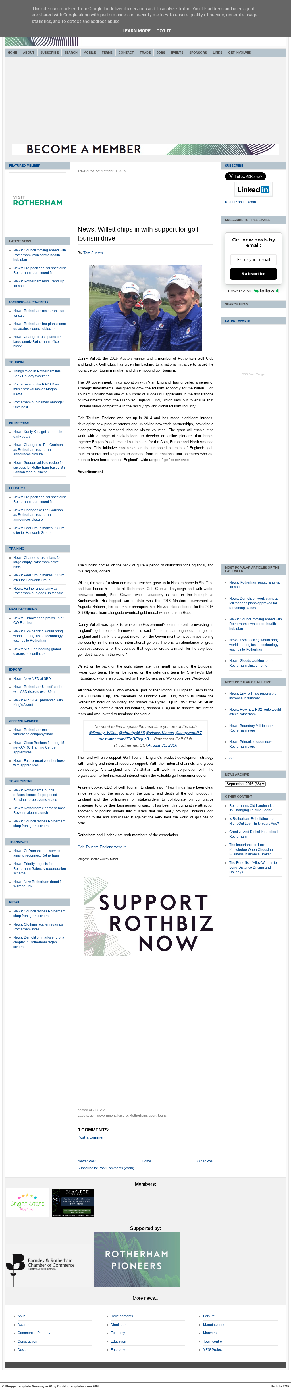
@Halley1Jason (160, 733)
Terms (107, 52)
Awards (23, 1325)
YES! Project (213, 1350)
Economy (17, 488)
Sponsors (198, 52)
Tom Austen (93, 253)
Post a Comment (91, 1137)
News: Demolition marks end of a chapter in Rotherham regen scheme (38, 942)
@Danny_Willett (103, 733)
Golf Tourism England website (102, 847)
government (106, 1116)
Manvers (210, 1333)
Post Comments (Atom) (116, 1168)
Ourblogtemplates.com (74, 1386)
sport (152, 1116)
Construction (27, 1341)
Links (217, 52)
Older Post (205, 1161)
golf (92, 1116)
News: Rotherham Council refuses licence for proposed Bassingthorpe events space (35, 795)
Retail (14, 902)
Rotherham (138, 1116)
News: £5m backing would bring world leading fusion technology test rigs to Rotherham (38, 636)
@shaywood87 (188, 733)
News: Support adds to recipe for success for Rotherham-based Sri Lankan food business (39, 467)
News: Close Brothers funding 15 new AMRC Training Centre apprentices (38, 747)
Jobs (161, 52)
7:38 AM (99, 1110)
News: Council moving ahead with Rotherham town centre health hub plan (39, 255)
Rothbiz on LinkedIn (240, 202)
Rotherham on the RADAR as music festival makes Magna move (36, 389)
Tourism (16, 362)
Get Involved (239, 52)
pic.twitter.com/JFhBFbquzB (124, 739)
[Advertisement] (145, 101)
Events (177, 52)
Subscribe (49, 52)
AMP (21, 1316)
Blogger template (18, 1386)
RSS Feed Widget (253, 374)
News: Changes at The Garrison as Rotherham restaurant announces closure (38, 449)
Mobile (90, 52)
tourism (163, 1116)
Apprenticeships (23, 720)
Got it (163, 31)
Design (23, 1350)
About (28, 52)
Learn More (136, 31)
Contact (126, 52)
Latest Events (237, 320)
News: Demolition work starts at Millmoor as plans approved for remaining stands (253, 603)
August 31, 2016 (162, 745)
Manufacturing (23, 609)
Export (15, 669)
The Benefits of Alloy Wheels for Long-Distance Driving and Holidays (253, 867)
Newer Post (86, 1161)
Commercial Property (29, 301)
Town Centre (20, 781)
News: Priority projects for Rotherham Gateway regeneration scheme (39, 868)
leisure (122, 1116)
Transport (19, 841)
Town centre (212, 1341)
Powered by (239, 291)
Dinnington (119, 1325)
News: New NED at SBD (32, 679)
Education (118, 1341)
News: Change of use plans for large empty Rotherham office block (37, 341)
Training (16, 548)
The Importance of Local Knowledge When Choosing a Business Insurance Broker (252, 849)
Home (12, 52)
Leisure (209, 1316)
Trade (145, 52)
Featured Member (24, 165)
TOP (286, 1386)
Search (71, 52)
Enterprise (19, 422)
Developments (122, 1316)
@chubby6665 (132, 733)
